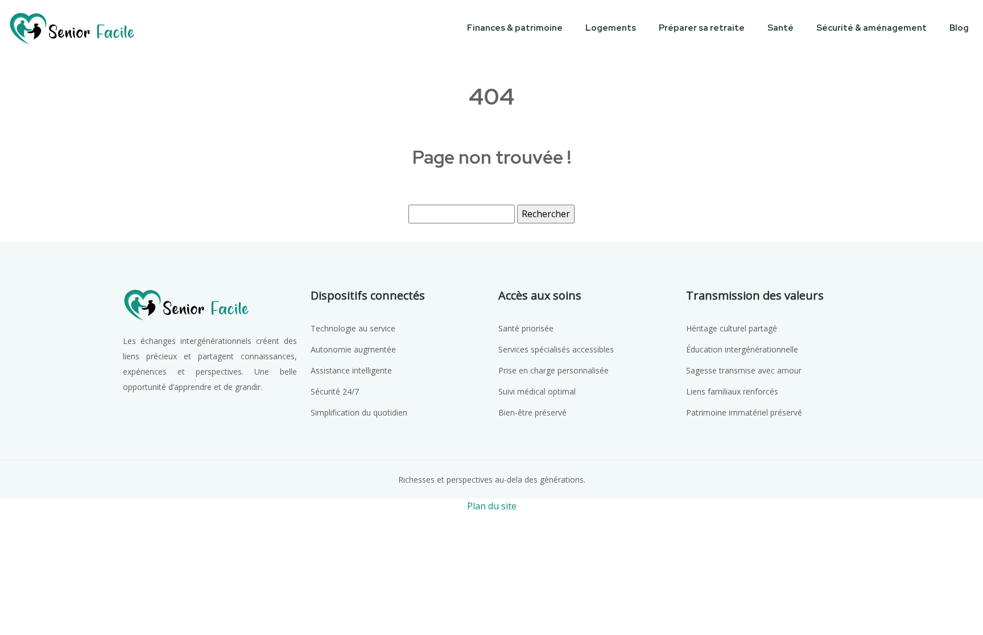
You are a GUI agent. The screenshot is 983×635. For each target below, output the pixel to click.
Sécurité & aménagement (871, 28)
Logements (610, 28)
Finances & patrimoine (515, 28)
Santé (780, 28)
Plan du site (492, 506)
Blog (959, 28)
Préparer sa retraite (702, 28)
